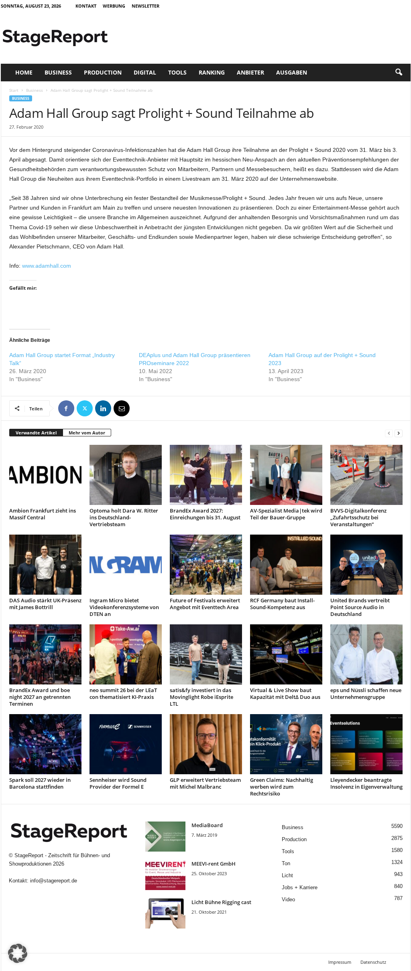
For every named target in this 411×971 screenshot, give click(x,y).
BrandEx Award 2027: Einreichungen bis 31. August (205, 514)
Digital (145, 72)
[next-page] (399, 433)
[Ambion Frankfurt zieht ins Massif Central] (45, 475)
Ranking (212, 72)
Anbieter (250, 72)
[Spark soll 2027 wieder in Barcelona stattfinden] (45, 744)
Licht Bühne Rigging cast (221, 902)
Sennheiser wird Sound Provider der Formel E (118, 783)
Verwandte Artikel (36, 433)
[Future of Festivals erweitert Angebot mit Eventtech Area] (206, 565)
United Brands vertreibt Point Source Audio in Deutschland (360, 607)
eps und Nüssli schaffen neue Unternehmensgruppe (365, 693)
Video (288, 899)
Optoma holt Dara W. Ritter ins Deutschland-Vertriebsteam (124, 517)
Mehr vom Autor (87, 433)
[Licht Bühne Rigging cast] (165, 913)
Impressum (339, 962)
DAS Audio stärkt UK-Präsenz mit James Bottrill (45, 604)
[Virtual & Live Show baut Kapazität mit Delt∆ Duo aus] (286, 654)
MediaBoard (207, 825)
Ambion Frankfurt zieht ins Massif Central (42, 514)
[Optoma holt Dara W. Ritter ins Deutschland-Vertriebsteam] (126, 475)
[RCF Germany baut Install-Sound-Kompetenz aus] (286, 565)
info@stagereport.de (53, 881)
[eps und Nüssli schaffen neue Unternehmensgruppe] (366, 654)
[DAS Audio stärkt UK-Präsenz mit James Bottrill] (45, 565)
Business (58, 72)
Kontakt (85, 6)
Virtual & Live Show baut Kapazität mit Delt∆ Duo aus (285, 693)
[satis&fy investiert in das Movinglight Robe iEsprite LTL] (206, 654)
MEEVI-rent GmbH (213, 863)
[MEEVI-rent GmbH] (165, 875)
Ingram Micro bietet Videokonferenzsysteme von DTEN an (124, 607)
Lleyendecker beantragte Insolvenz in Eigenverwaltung (366, 783)
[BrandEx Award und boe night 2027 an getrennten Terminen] (45, 654)
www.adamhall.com (46, 265)
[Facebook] (66, 408)
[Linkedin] (103, 408)
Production (103, 72)
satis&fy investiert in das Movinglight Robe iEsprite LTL (201, 696)
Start (13, 90)
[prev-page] (389, 433)
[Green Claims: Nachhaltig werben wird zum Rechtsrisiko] (286, 744)
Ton (286, 863)
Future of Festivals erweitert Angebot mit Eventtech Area (205, 604)
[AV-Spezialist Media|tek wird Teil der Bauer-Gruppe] (286, 475)
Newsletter (145, 6)
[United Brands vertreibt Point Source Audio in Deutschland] (366, 565)
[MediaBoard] (165, 837)
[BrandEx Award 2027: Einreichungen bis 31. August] (206, 475)
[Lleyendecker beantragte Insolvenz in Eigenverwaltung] (366, 744)
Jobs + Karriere (299, 887)
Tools (177, 72)
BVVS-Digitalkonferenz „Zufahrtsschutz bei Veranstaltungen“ (358, 517)
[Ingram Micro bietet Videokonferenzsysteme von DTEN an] (126, 565)
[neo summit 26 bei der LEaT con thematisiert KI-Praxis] (126, 654)
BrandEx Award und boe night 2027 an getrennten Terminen (40, 696)
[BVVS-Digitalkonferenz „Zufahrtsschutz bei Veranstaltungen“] (366, 475)
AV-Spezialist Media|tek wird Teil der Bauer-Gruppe (286, 514)
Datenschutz (373, 962)
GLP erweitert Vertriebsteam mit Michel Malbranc (205, 783)
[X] (85, 408)
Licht (287, 875)
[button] (398, 72)
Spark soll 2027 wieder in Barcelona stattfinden (40, 783)
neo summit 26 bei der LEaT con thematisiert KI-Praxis (123, 693)
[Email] (122, 408)
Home (24, 72)
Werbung (114, 6)
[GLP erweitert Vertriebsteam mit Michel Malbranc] (206, 744)
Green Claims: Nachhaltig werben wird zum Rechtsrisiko (281, 786)
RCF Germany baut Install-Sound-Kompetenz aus (282, 604)
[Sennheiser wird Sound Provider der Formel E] (126, 744)
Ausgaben (291, 72)
